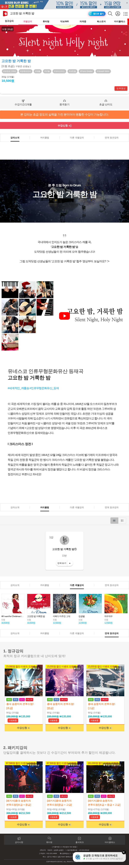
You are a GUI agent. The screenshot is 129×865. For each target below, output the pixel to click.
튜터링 (46, 21)
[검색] (111, 13)
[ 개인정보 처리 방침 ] (69, 847)
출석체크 (80, 842)
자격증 (83, 21)
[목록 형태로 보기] (122, 520)
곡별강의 (27, 21)
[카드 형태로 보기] (114, 520)
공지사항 (19, 842)
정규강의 (9, 21)
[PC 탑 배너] (64, 4)
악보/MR (64, 21)
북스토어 (101, 21)
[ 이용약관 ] (56, 847)
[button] (125, 33)
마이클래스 (119, 21)
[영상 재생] (64, 316)
